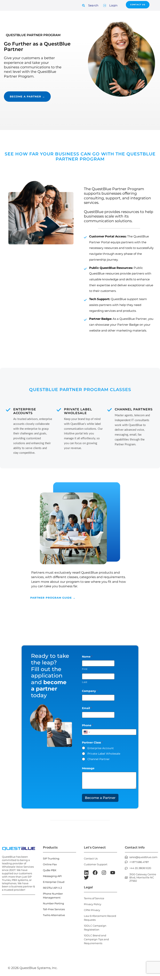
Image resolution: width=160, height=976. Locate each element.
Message (88, 768)
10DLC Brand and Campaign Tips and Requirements (96, 939)
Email (87, 708)
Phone (87, 725)
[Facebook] (95, 872)
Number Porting (53, 903)
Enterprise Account (100, 748)
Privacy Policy (92, 904)
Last (84, 682)
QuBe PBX (49, 870)
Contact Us (91, 858)
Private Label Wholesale (103, 753)
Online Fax (50, 864)
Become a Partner (100, 798)
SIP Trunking (51, 858)
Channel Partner (98, 759)
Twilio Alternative (54, 915)
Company (90, 691)
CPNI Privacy (92, 910)
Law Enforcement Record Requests (100, 917)
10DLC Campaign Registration (95, 927)
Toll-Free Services (54, 909)
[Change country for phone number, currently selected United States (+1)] (86, 732)
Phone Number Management (53, 895)
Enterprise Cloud (53, 881)
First (84, 668)
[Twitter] (86, 877)
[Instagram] (103, 872)
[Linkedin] (86, 872)
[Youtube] (112, 872)
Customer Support (95, 864)
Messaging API (52, 876)
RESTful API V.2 (52, 887)
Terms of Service (94, 898)
